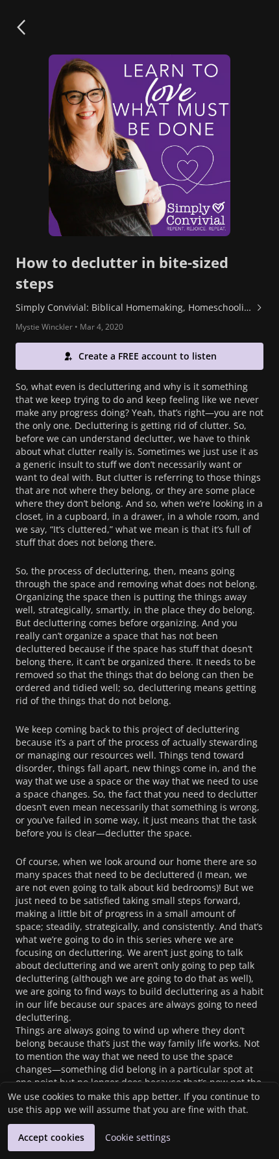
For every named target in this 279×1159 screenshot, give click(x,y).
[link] (139, 307)
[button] (20, 27)
